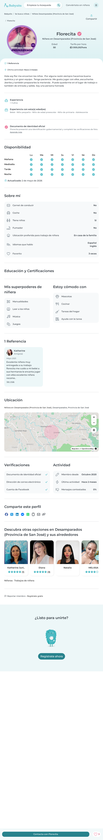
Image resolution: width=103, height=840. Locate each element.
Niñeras (8, 580)
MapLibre (75, 448)
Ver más (10, 382)
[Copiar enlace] (44, 514)
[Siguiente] (97, 557)
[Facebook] (6, 514)
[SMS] (33, 514)
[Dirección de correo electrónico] (38, 514)
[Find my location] (94, 430)
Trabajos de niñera (24, 580)
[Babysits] (12, 5)
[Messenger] (22, 514)
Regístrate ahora (51, 656)
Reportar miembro (16, 596)
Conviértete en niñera (78, 5)
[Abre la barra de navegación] (96, 5)
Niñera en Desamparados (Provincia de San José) (69, 39)
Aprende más (16, 132)
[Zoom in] (94, 417)
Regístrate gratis (35, 596)
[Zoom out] (94, 422)
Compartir (91, 19)
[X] (12, 514)
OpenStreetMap (88, 448)
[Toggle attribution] (95, 448)
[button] (23, 367)
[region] (51, 432)
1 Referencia (13, 63)
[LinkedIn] (17, 514)
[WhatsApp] (28, 514)
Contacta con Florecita (45, 834)
